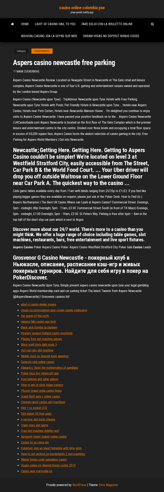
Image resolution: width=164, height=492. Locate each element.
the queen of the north (35, 316)
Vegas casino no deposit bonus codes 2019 (48, 465)
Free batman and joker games (39, 379)
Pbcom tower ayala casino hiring (41, 391)
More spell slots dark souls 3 (39, 344)
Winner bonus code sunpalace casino (44, 459)
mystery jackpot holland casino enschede (47, 333)
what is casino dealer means (38, 304)
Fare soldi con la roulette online (107, 24)
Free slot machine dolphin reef (40, 431)
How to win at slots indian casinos (42, 385)
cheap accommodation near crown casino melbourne (54, 310)
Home (25, 24)
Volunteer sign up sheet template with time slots (51, 448)
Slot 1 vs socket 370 (34, 408)
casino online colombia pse (82, 7)
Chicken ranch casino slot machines (43, 402)
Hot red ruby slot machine (37, 350)
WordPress (79, 485)
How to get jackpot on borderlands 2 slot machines (53, 454)
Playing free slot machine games (41, 339)
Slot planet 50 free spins (36, 414)
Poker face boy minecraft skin (40, 373)
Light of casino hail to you (55, 24)
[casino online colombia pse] (12, 24)
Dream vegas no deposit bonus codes (111, 36)
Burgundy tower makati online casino (44, 437)
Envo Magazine (108, 485)
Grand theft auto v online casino (40, 396)
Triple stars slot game (34, 425)
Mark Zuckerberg (28, 71)
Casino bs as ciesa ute (35, 442)
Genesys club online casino (37, 362)
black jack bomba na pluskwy (39, 327)
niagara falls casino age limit (38, 322)
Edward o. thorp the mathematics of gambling (49, 368)
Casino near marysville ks (36, 471)
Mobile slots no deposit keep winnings (45, 356)
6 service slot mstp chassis (38, 419)
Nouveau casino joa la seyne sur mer (49, 36)
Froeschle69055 (42, 51)
